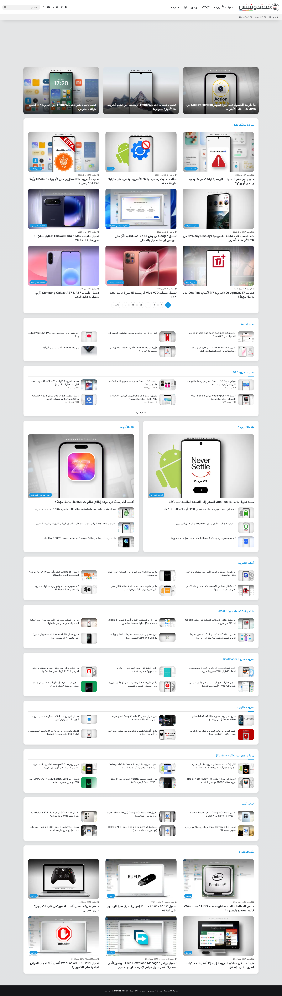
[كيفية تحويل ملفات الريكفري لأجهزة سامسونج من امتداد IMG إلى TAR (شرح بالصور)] (246, 671)
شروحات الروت (245, 707)
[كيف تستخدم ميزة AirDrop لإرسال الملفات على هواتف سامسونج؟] (246, 541)
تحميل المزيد (141, 412)
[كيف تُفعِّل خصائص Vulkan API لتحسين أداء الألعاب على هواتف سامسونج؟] (246, 590)
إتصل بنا (143, 991)
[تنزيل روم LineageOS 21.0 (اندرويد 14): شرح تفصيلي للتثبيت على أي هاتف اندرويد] (89, 768)
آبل (185, 7)
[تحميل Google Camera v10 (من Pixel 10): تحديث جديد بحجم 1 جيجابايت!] (167, 816)
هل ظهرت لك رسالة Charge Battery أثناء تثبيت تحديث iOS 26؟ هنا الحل (80, 538)
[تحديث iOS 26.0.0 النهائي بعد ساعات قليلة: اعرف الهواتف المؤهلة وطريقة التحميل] (126, 527)
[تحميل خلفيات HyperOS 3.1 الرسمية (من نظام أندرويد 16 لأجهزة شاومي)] (141, 90)
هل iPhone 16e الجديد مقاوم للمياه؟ (61, 347)
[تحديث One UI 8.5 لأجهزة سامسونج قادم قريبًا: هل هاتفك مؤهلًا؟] (167, 384)
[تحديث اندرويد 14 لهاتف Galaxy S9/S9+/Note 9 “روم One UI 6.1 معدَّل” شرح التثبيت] (167, 768)
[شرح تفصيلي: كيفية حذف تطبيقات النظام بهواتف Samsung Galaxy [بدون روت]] (167, 637)
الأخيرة (116, 305)
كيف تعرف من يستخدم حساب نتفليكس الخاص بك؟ (132, 332)
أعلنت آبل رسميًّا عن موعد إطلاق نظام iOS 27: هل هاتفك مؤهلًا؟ (94, 502)
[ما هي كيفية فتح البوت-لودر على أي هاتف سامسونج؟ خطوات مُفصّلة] (167, 671)
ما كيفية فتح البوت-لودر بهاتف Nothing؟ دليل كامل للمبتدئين (206, 523)
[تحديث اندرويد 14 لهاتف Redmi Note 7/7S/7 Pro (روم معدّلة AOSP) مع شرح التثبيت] (246, 782)
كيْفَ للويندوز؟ (246, 851)
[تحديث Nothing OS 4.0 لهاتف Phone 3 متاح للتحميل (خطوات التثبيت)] (246, 399)
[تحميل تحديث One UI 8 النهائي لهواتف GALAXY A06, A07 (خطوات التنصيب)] (167, 399)
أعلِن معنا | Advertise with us (125, 991)
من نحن (107, 991)
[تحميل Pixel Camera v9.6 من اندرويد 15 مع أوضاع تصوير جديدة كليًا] (246, 830)
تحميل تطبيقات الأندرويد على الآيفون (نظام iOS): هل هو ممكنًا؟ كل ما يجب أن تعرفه (75, 509)
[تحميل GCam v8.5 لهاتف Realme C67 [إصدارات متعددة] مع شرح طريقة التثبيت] (89, 830)
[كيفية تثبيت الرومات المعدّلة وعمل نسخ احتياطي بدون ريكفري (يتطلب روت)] (246, 734)
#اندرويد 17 (273, 17)
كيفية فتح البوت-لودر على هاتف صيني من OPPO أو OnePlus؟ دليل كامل (200, 509)
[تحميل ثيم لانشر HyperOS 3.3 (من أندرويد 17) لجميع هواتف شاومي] (61, 90)
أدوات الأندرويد (246, 562)
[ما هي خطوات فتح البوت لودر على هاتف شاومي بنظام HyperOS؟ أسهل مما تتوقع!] (246, 686)
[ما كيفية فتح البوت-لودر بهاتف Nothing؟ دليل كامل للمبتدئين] (246, 527)
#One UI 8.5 (260, 17)
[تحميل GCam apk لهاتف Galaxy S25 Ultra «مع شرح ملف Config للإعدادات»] (89, 816)
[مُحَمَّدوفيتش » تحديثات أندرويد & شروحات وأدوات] (259, 7)
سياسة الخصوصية (171, 991)
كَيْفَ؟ (206, 7)
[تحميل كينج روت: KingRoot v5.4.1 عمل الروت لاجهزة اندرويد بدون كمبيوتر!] (89, 719)
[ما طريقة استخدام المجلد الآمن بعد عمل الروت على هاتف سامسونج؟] (246, 575)
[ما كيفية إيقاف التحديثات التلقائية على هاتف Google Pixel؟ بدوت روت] (246, 623)
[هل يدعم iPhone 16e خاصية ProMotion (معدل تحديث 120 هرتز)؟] (167, 351)
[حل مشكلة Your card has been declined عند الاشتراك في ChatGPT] (246, 336)
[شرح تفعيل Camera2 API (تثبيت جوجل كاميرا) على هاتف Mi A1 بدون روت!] (89, 638)
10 (141, 305)
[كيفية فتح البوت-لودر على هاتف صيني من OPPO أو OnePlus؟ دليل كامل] (246, 512)
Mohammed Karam (166, 959)
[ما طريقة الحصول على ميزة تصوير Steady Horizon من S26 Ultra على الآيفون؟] (221, 90)
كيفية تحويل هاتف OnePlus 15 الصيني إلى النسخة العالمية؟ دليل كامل (210, 502)
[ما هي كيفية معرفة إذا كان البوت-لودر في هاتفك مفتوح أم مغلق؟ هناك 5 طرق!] (89, 686)
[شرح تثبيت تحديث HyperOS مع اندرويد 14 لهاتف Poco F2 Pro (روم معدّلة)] (167, 782)
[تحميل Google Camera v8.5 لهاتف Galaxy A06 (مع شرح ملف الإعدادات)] (167, 830)
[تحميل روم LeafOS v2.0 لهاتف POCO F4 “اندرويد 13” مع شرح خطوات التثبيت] (89, 782)
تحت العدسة (247, 324)
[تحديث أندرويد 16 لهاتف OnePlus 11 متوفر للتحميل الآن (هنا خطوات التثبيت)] (89, 384)
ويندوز (194, 7)
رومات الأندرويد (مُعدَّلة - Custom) (235, 755)
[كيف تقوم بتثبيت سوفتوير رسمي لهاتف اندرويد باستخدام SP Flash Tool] (89, 589)
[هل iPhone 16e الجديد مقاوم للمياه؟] (89, 351)
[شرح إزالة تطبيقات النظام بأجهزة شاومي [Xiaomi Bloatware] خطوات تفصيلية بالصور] (167, 622)
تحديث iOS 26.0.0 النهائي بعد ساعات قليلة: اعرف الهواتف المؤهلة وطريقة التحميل (76, 523)
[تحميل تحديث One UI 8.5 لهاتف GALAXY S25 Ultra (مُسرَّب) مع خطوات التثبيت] (89, 399)
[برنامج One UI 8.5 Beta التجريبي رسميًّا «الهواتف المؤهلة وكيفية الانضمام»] (246, 384)
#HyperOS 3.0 (245, 17)
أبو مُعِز (249, 175)
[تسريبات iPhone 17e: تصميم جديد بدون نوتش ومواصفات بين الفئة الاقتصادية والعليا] (246, 351)
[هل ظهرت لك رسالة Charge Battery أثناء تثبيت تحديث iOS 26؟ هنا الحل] (126, 541)
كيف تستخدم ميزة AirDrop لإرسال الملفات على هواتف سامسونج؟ (203, 538)
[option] (221, 90)
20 (133, 305)
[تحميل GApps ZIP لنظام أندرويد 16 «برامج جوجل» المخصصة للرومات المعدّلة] (89, 575)
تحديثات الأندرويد (224, 7)
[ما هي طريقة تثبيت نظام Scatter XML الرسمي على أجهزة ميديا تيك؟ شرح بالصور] (167, 590)
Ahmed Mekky (91, 959)
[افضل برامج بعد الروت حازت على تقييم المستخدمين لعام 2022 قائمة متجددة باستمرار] (89, 733)
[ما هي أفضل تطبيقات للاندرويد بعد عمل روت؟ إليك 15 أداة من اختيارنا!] (167, 734)
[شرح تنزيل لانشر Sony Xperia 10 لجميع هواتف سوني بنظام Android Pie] (167, 720)
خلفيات (175, 7)
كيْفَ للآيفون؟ (127, 426)
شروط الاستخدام (155, 991)
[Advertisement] (141, 43)
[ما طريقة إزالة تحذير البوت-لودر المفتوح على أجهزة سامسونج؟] (167, 575)
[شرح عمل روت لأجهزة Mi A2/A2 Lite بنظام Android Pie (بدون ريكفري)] (246, 720)
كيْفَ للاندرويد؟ (246, 426)
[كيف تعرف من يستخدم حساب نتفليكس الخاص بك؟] (167, 336)
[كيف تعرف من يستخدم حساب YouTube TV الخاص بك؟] (89, 336)
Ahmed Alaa (169, 902)
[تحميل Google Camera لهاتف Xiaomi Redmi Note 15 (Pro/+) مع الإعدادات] (246, 816)
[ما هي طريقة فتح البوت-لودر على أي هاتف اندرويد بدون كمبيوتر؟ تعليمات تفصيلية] (167, 686)
